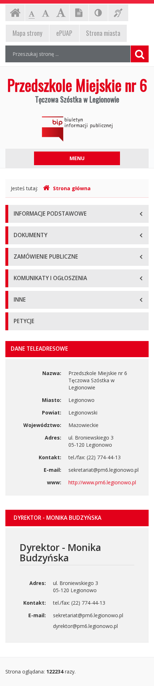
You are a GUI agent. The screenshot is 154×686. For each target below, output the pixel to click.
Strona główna (72, 188)
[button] (77, 518)
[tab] (77, 518)
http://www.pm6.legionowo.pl (102, 482)
